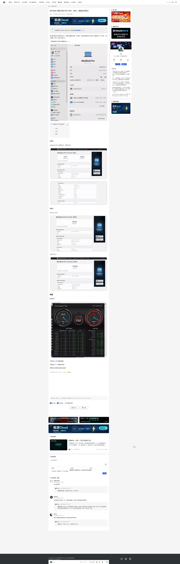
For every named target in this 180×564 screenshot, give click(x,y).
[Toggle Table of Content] (67, 125)
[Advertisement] (79, 384)
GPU (56, 131)
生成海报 (92, 562)
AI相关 (54, 2)
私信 (125, 64)
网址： (91, 468)
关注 (118, 64)
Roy (51, 14)
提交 (104, 473)
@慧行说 (60, 524)
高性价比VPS (17, 2)
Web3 (48, 2)
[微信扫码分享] (96, 562)
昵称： (53, 468)
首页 (11, 2)
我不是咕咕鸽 (71, 558)
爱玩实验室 (59, 558)
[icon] (121, 559)
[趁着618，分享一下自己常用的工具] (58, 444)
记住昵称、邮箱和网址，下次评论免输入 (60, 471)
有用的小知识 (70, 403)
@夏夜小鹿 (60, 506)
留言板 (60, 2)
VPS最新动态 (33, 2)
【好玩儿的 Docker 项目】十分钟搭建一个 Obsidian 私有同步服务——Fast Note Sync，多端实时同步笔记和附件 (121, 83)
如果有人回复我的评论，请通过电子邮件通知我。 (81, 470)
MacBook (61, 403)
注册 (176, 2)
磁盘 (56, 134)
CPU (56, 128)
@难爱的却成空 (61, 490)
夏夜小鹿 (56, 496)
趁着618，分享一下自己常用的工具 (80, 440)
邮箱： (72, 468)
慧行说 (55, 514)
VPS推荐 (25, 2)
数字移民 (42, 2)
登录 (172, 2)
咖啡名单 (67, 2)
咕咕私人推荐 (70, 14)
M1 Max (54, 403)
